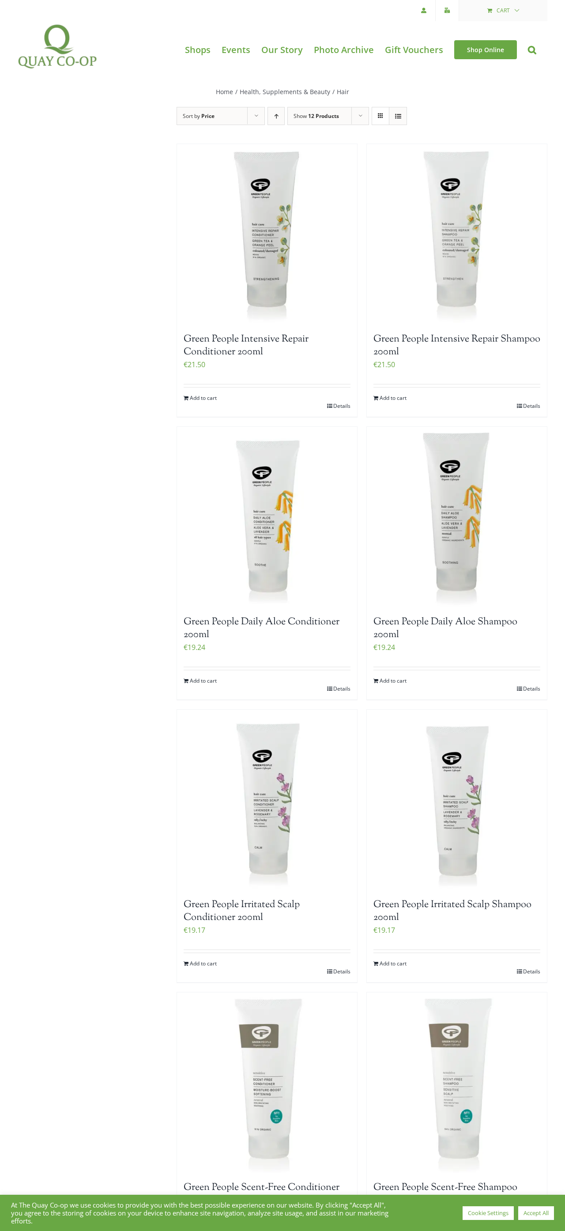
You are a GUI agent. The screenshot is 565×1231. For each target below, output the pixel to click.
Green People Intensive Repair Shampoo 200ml (456, 345)
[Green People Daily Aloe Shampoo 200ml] (457, 517)
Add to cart (203, 398)
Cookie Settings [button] (488, 1213)
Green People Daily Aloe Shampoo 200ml (445, 628)
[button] (532, 50)
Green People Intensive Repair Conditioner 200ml (246, 345)
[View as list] (398, 116)
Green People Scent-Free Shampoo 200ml (445, 1194)
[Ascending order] (276, 116)
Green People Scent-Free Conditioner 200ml (261, 1194)
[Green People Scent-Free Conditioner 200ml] (267, 1082)
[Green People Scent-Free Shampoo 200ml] (457, 1082)
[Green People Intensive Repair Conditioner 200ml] (267, 234)
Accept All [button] (536, 1213)
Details (341, 406)
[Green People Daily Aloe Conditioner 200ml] (267, 517)
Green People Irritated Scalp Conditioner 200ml (242, 911)
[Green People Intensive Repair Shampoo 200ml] (457, 234)
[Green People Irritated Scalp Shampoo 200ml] (457, 800)
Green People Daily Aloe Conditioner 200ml (261, 628)
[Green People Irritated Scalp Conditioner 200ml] (267, 800)
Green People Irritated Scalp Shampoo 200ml (452, 911)
